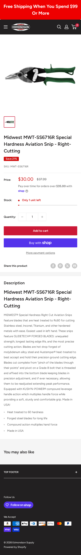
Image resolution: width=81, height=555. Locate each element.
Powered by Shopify (15, 547)
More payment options (40, 253)
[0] (74, 27)
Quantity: (10, 217)
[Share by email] (74, 265)
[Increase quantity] (42, 217)
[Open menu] (6, 26)
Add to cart (40, 231)
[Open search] (59, 27)
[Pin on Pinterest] (60, 265)
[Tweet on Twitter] (67, 265)
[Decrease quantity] (22, 217)
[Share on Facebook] (53, 265)
